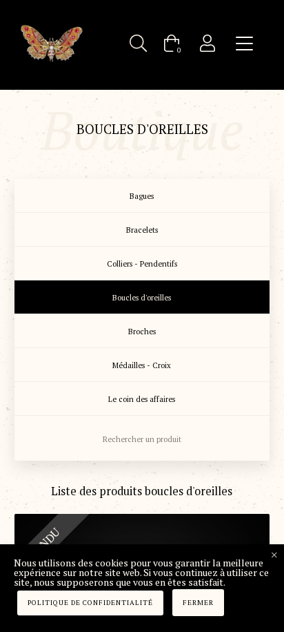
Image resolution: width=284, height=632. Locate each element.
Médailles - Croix (141, 365)
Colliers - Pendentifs (142, 264)
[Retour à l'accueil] (52, 43)
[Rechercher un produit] (138, 43)
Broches (142, 331)
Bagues (142, 196)
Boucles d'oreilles (141, 298)
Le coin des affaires (141, 399)
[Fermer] (274, 555)
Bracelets (142, 230)
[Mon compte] (207, 43)
